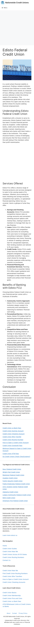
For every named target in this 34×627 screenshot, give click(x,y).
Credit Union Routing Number (13, 440)
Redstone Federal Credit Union (13, 475)
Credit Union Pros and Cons (12, 598)
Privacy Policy (23, 613)
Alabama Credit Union (10, 492)
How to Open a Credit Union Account (16, 443)
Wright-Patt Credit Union (11, 472)
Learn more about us (10, 535)
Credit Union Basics (9, 592)
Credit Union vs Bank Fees (12, 428)
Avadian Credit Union (10, 478)
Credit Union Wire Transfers (12, 576)
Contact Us (6, 560)
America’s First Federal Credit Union (15, 501)
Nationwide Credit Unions (17, 2)
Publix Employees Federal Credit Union (16, 484)
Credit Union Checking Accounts (14, 582)
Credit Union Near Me (10, 551)
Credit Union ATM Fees (11, 454)
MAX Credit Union (9, 498)
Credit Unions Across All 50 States (15, 554)
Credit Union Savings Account (13, 431)
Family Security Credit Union (12, 481)
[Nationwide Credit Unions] (2, 2)
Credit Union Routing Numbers (13, 557)
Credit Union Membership (12, 595)
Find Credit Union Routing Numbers (15, 573)
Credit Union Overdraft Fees (12, 445)
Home (5, 546)
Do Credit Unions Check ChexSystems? (16, 456)
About (8, 613)
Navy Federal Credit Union (12, 469)
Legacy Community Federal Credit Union (17, 495)
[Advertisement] (17, 28)
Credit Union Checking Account (13, 434)
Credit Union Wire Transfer (12, 437)
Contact (14, 613)
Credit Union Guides (10, 548)
